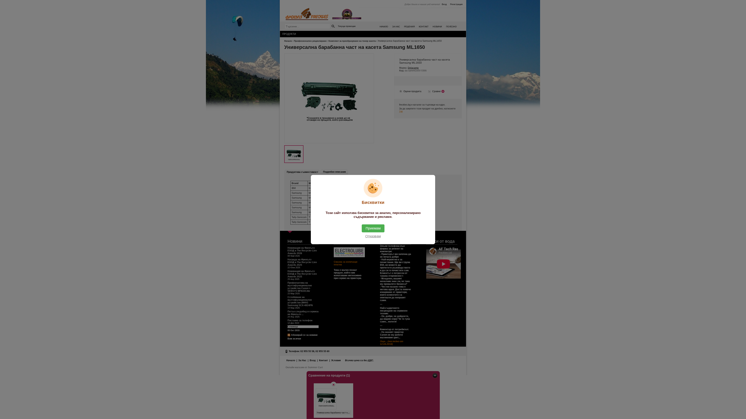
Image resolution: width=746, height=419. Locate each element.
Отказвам (373, 236)
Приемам (373, 228)
